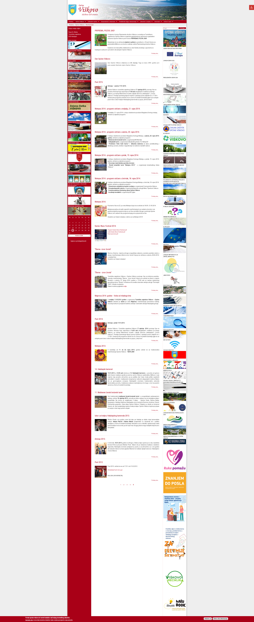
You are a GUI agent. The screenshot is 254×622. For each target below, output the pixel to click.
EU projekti (166, 227)
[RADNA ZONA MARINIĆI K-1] (174, 434)
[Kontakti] (174, 123)
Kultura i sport (167, 21)
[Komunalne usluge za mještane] (174, 151)
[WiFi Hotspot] (174, 348)
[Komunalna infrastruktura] (79, 89)
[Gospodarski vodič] (79, 151)
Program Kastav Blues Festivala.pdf (117, 230)
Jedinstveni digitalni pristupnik (172, 48)
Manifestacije (167, 370)
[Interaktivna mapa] (79, 79)
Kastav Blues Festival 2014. (105, 226)
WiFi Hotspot (167, 340)
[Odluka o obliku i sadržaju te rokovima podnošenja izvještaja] (174, 390)
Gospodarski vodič (73, 143)
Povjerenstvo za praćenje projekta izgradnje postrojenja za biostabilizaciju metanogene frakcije (174, 181)
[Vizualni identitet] (174, 358)
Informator (156, 21)
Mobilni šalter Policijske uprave (77, 122)
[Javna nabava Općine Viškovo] (174, 112)
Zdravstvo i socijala (145, 21)
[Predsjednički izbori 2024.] (174, 92)
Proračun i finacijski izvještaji (172, 305)
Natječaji (166, 244)
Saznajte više (29, 620)
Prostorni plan (167, 285)
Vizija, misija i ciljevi (74, 28)
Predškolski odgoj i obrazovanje (127, 21)
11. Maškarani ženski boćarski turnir (109, 392)
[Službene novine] (174, 303)
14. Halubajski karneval (104, 369)
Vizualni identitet (168, 350)
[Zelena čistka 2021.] (79, 110)
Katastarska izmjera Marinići (172, 94)
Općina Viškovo (79, 21)
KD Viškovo (166, 133)
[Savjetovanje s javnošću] (174, 368)
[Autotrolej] (79, 171)
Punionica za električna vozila (77, 132)
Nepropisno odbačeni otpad (76, 206)
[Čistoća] (79, 181)
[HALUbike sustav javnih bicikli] (79, 99)
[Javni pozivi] (174, 283)
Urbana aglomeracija (169, 216)
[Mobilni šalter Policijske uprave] (79, 130)
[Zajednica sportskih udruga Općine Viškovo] (174, 163)
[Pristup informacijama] (174, 204)
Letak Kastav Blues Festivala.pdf (116, 232)
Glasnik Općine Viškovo (74, 153)
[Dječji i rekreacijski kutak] (174, 400)
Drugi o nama (72, 61)
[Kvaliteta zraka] (79, 120)
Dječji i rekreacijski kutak (171, 392)
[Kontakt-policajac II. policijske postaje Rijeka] (79, 193)
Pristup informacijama (170, 196)
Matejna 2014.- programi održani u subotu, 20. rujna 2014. (117, 132)
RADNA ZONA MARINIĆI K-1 (170, 424)
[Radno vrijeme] (79, 48)
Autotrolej (71, 163)
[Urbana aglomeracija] (174, 224)
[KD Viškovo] (174, 141)
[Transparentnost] (174, 327)
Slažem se (208, 618)
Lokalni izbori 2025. (169, 60)
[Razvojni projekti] (174, 338)
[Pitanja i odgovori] (174, 214)
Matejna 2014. (100, 202)
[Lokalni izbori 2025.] (174, 75)
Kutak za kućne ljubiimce (75, 196)
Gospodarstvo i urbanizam (107, 21)
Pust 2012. (99, 462)
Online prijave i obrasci (75, 50)
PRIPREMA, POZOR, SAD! (105, 30)
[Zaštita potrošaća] (174, 410)
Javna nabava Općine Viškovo (171, 104)
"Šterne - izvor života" (103, 272)
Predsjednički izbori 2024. (170, 77)
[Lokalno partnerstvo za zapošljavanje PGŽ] (174, 273)
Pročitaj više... (155, 53)
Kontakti (166, 115)
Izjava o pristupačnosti (78, 241)
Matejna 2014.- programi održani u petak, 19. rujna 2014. (117, 155)
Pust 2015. (99, 82)
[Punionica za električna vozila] (79, 140)
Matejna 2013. (100, 346)
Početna (71, 21)
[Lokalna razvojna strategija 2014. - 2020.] (174, 422)
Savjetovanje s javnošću (170, 360)
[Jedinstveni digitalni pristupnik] (174, 58)
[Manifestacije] (174, 378)
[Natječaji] (174, 252)
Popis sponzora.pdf (113, 234)
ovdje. (125, 286)
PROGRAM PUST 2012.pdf (115, 470)
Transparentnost (168, 316)
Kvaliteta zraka (72, 112)
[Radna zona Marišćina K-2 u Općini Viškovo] (174, 444)
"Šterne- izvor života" (103, 249)
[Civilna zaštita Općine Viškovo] (174, 131)
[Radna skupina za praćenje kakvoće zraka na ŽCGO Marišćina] (174, 177)
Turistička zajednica (74, 34)
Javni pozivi (166, 275)
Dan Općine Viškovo (102, 59)
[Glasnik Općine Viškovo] (79, 161)
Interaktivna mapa (73, 71)
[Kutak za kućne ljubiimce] (79, 204)
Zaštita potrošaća (169, 402)
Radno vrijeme (72, 40)
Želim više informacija (220, 618)
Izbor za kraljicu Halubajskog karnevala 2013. (112, 416)
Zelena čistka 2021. (73, 102)
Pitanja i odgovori (168, 206)
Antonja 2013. (100, 439)
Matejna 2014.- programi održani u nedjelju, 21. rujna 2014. (117, 109)
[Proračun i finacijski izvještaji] (174, 313)
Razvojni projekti (168, 330)
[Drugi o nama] (79, 69)
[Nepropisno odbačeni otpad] (79, 214)
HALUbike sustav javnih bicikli (76, 91)
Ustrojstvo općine (92, 21)
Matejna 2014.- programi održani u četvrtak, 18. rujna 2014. (118, 178)
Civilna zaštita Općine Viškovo (172, 125)
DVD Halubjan (72, 36)
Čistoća (70, 173)
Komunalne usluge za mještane (172, 143)
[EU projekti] (174, 242)
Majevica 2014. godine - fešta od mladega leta (113, 296)
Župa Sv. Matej (73, 32)
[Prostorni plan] (174, 293)
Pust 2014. (99, 319)
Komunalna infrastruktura (76, 81)
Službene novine (168, 295)
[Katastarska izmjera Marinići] (174, 102)
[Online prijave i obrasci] (79, 58)
